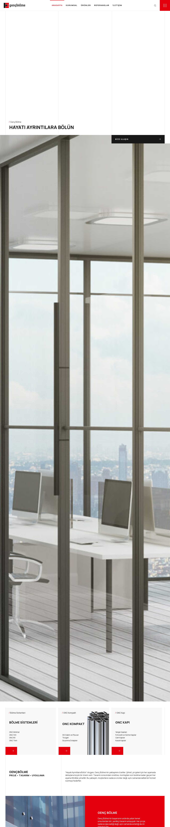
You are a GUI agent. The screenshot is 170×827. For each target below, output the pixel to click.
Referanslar (101, 5)
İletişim (117, 5)
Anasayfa (57, 5)
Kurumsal (71, 5)
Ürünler (86, 5)
